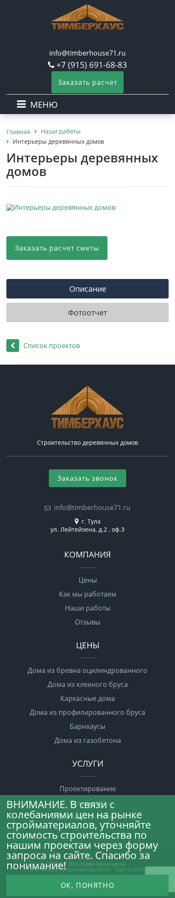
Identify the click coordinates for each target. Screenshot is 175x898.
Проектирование (87, 788)
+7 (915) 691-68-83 (91, 64)
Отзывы (87, 622)
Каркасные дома (87, 698)
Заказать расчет (87, 82)
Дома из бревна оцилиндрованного (87, 670)
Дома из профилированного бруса (87, 712)
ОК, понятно (88, 885)
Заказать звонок (87, 478)
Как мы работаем (87, 594)
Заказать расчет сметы (57, 248)
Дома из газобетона (87, 740)
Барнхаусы (87, 726)
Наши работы (87, 608)
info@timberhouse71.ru (87, 53)
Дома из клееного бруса (88, 684)
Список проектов (51, 345)
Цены (88, 580)
